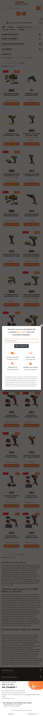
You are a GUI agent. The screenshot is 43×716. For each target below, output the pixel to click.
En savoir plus (13, 380)
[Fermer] (41, 325)
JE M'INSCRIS (22, 346)
